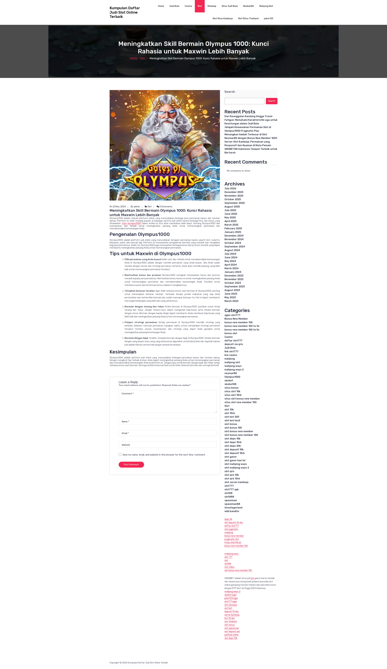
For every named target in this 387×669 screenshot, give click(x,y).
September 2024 (234, 246)
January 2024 (232, 272)
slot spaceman (231, 628)
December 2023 (233, 275)
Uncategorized (233, 507)
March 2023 (231, 301)
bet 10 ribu (229, 618)
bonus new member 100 (238, 322)
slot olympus (230, 605)
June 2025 (230, 213)
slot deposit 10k (234, 449)
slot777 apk (231, 489)
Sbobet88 (248, 6)
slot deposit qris (232, 631)
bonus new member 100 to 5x (241, 329)
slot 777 (228, 557)
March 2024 (231, 268)
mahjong (229, 358)
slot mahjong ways (235, 464)
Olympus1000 (232, 376)
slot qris (229, 471)
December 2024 (234, 235)
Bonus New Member (236, 318)
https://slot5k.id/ (232, 542)
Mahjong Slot (266, 6)
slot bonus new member (238, 431)
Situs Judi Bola (230, 6)
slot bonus (230, 424)
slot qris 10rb (232, 478)
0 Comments (165, 206)
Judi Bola (174, 6)
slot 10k (229, 409)
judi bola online (231, 635)
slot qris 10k (231, 474)
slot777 (229, 485)
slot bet (228, 608)
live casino (230, 355)
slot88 (228, 493)
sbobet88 (230, 384)
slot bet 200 (231, 416)
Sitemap (211, 6)
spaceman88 (232, 504)
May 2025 (230, 217)
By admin (135, 206)
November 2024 (234, 239)
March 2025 (231, 224)
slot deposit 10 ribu (233, 522)
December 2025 (233, 192)
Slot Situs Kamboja (223, 18)
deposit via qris (233, 344)
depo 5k (228, 519)
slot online (229, 567)
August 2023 (232, 290)
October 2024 (232, 243)
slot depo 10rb (233, 442)
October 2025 (232, 199)
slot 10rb (229, 413)
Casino (188, 6)
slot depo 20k (232, 445)
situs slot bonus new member (242, 398)
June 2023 (230, 293)
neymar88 (230, 373)
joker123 (268, 18)
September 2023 (234, 286)
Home (161, 6)
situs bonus (231, 387)
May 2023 (230, 297)
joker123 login (231, 598)
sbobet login (230, 595)
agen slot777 (232, 315)
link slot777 (231, 351)
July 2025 (230, 210)
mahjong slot (232, 362)
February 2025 (233, 228)
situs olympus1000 (131, 223)
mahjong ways (233, 366)
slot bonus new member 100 (241, 435)
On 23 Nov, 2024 (118, 206)
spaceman (230, 500)
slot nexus (229, 625)
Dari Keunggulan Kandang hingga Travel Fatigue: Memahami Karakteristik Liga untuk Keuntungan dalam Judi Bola (250, 120)
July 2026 (230, 188)
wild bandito (231, 511)
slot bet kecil (232, 420)
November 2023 (233, 279)
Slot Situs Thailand (248, 18)
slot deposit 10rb (234, 453)
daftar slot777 (233, 340)
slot (226, 560)
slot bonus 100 (233, 427)
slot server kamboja (236, 482)
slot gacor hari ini (234, 460)
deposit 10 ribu (231, 611)
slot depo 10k (232, 438)
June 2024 (230, 257)
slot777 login (230, 601)
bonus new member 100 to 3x (241, 326)
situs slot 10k (232, 391)
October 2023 (232, 282)
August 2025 (232, 206)
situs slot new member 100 (240, 402)
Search (229, 92)
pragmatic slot (231, 539)
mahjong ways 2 (234, 369)
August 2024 (232, 250)
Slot (200, 6)
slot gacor (230, 456)
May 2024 (230, 261)
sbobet (228, 380)
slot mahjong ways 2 (236, 467)
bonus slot (230, 333)
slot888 (229, 496)
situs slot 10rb (233, 395)
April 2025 (230, 221)
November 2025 (233, 195)
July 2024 (230, 253)
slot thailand (230, 621)
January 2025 (232, 232)
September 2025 (234, 203)
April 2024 (230, 264)
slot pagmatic (231, 529)
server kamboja (231, 615)
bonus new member (234, 536)
